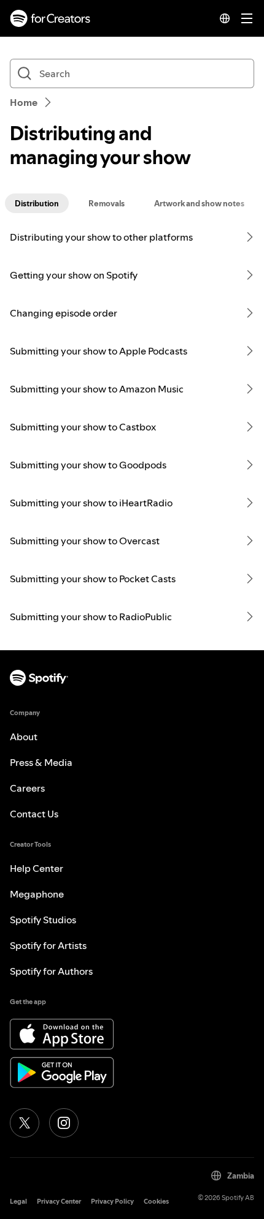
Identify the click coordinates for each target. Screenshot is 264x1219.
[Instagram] (64, 1123)
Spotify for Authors (51, 971)
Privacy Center (59, 1201)
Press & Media (41, 762)
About (23, 736)
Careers (27, 788)
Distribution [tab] (37, 203)
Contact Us (34, 813)
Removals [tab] (106, 203)
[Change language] (225, 18)
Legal (18, 1201)
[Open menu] (246, 18)
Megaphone (37, 894)
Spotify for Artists (48, 945)
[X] (24, 1123)
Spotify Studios (43, 919)
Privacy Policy (112, 1201)
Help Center (36, 868)
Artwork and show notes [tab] (199, 203)
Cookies (156, 1201)
